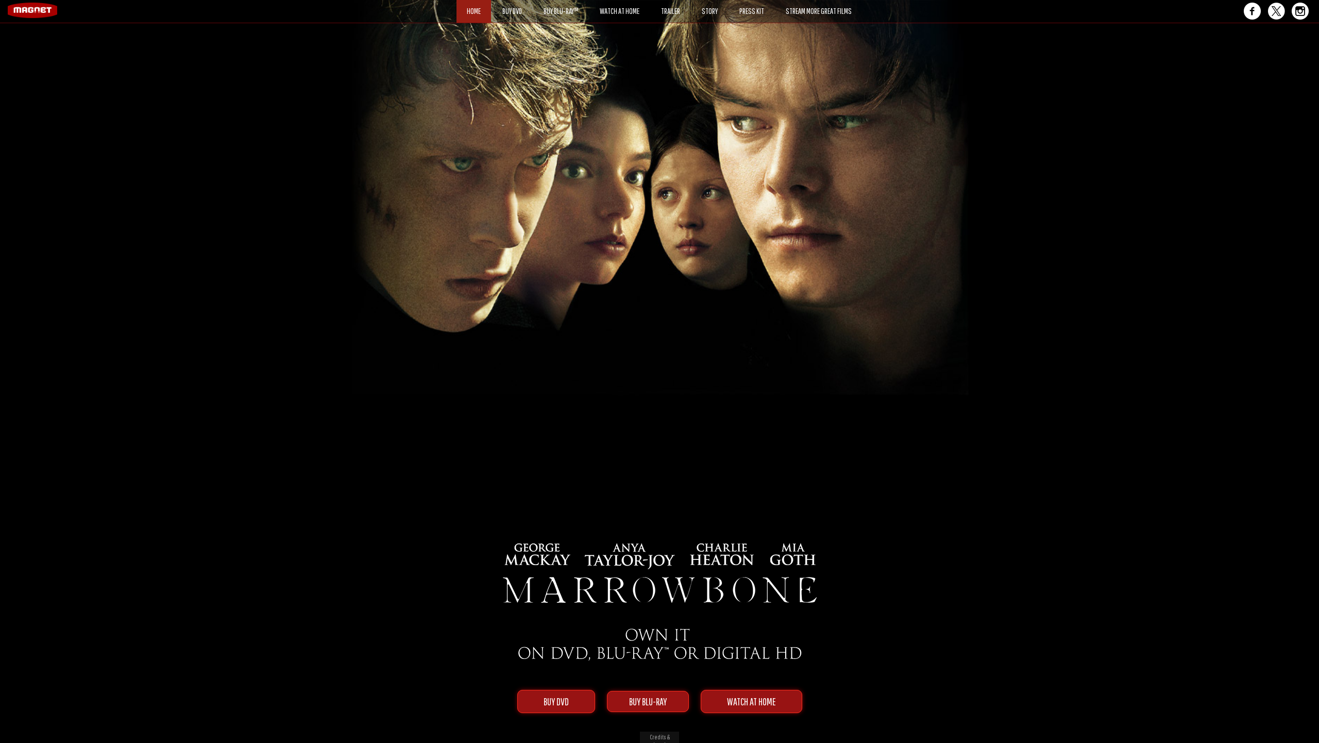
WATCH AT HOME (751, 701)
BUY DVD (556, 701)
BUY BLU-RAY (648, 701)
